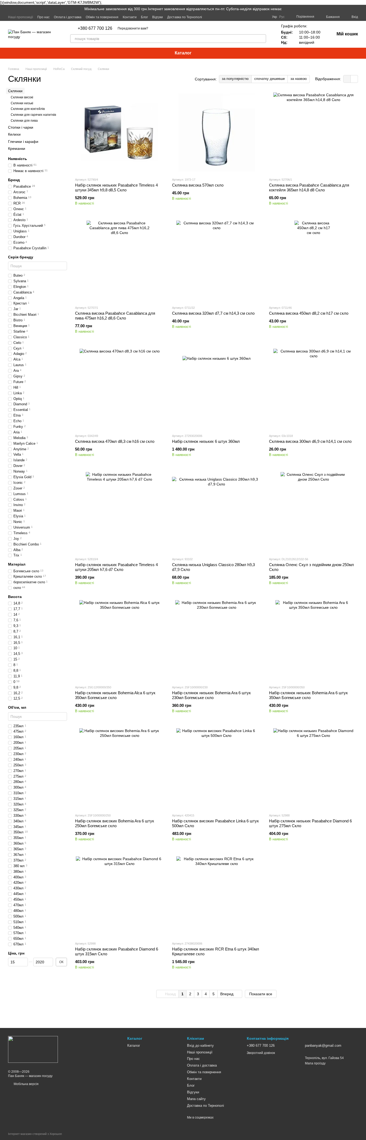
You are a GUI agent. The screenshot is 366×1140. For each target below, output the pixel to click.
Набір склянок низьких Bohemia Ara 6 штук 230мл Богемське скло (211, 695)
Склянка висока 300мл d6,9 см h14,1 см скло (310, 441)
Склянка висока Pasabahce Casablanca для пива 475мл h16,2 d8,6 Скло (115, 315)
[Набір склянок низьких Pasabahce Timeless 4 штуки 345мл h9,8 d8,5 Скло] (119, 132)
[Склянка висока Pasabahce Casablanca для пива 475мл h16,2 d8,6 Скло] (119, 261)
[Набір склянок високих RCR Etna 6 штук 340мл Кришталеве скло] (216, 896)
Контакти (130, 17)
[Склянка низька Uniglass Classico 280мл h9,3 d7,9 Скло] (216, 512)
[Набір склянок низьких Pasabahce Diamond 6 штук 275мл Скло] (313, 768)
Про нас (43, 17)
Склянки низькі (22, 103)
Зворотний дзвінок (261, 1053)
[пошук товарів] (261, 38)
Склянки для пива (24, 120)
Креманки (16, 148)
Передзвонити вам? (133, 28)
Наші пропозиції (20, 17)
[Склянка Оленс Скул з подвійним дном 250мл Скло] (313, 512)
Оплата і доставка (67, 17)
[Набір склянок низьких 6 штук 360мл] (216, 389)
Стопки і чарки (20, 127)
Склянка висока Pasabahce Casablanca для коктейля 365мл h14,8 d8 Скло (309, 187)
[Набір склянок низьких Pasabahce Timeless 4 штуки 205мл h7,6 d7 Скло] (119, 512)
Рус (282, 16)
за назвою (298, 79)
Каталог (183, 53)
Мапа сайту (196, 1099)
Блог (144, 17)
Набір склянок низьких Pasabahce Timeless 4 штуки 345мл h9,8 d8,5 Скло (116, 187)
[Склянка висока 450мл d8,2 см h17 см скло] (313, 261)
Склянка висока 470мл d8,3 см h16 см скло (114, 441)
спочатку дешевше (269, 79)
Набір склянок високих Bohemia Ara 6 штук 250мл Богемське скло (114, 823)
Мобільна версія (26, 1084)
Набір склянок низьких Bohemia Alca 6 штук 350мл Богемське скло (115, 695)
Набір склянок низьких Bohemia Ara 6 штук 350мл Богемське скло (308, 695)
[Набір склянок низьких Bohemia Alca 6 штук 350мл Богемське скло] (119, 640)
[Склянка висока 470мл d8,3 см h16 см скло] (119, 389)
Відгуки (157, 17)
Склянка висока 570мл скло (197, 185)
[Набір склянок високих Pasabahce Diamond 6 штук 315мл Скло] (119, 896)
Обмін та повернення (102, 17)
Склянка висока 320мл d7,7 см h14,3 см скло (213, 313)
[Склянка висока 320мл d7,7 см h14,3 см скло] (216, 261)
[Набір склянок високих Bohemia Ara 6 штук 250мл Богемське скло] (119, 768)
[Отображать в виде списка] (354, 79)
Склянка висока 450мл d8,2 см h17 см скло (308, 313)
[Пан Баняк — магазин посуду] (33, 1049)
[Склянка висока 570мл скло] (216, 132)
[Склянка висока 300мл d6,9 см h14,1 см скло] (313, 389)
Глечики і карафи (23, 141)
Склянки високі (22, 97)
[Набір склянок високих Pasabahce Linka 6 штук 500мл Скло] (216, 768)
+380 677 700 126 (95, 28)
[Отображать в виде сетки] (347, 79)
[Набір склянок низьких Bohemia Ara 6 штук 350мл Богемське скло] (313, 640)
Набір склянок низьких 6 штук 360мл (206, 441)
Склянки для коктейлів (28, 109)
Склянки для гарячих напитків (33, 115)
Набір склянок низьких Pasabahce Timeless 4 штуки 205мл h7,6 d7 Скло (116, 567)
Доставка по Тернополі (184, 17)
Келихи (14, 134)
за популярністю (235, 79)
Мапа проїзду (315, 1063)
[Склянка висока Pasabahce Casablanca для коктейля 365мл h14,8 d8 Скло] (313, 132)
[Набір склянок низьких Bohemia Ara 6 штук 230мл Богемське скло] (216, 640)
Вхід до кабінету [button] (200, 1046)
